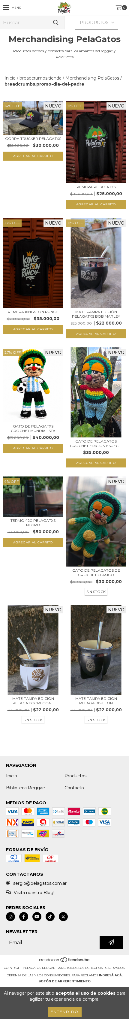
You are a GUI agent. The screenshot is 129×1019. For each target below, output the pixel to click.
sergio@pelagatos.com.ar (40, 883)
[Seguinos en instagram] (10, 916)
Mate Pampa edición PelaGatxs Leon (96, 700)
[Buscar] (56, 22)
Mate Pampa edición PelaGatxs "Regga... (33, 700)
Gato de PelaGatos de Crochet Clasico (96, 572)
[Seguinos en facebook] (23, 916)
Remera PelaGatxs (96, 187)
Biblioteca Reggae (25, 788)
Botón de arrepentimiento (64, 981)
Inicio (10, 78)
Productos (75, 776)
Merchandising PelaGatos (92, 78)
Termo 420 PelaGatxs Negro (33, 522)
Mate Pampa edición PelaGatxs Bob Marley (96, 314)
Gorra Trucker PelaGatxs (33, 138)
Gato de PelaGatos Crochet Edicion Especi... (96, 443)
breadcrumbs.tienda (41, 78)
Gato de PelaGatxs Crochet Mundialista (33, 428)
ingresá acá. (111, 975)
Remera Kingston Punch (33, 312)
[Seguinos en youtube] (36, 916)
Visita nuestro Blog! (34, 892)
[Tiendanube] (64, 962)
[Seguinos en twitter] (63, 916)
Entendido (65, 1011)
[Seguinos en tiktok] (50, 916)
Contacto (74, 788)
